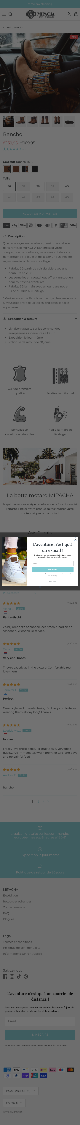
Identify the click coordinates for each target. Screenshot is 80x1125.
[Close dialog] (75, 539)
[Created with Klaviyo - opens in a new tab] (40, 587)
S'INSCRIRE (52, 569)
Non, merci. (52, 581)
